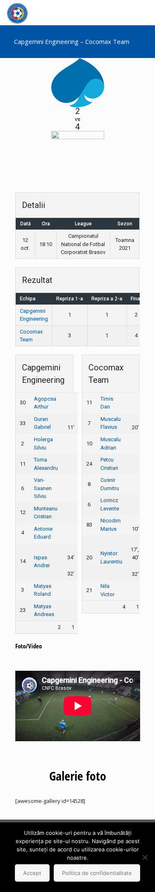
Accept (32, 873)
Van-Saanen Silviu (43, 488)
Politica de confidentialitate (97, 873)
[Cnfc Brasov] (17, 12)
